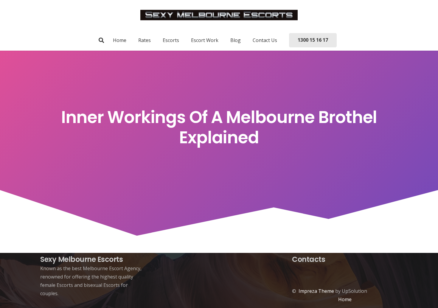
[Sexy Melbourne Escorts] (219, 15)
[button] (101, 40)
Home (345, 299)
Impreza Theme (316, 291)
